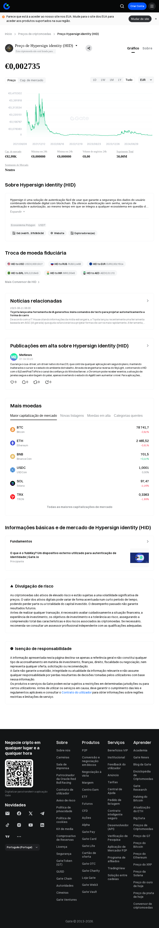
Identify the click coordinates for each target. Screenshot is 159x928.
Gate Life (88, 846)
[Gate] (6, 6)
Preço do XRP (142, 864)
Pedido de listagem (114, 802)
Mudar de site (140, 18)
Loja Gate (89, 878)
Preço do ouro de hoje (143, 884)
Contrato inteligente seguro (115, 814)
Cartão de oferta (89, 855)
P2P (84, 750)
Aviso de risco (65, 800)
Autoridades (64, 885)
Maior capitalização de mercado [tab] (33, 415)
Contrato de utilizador (64, 791)
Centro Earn (90, 789)
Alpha (86, 825)
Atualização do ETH (141, 809)
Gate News (141, 757)
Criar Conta (137, 6)
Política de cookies (63, 820)
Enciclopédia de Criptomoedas (143, 775)
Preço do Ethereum (140, 855)
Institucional (116, 757)
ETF (84, 797)
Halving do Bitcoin (140, 798)
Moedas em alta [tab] (99, 415)
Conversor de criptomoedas (143, 905)
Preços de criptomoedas (34, 34)
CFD (85, 811)
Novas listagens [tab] (72, 415)
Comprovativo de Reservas (66, 838)
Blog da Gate (142, 764)
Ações (86, 818)
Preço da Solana (139, 873)
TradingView (116, 868)
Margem (87, 782)
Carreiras (62, 757)
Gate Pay (88, 832)
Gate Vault (89, 892)
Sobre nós (63, 750)
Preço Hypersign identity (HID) (78, 34)
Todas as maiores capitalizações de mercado (79, 507)
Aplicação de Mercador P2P (117, 848)
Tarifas (113, 782)
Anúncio (113, 775)
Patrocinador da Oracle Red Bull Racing (66, 778)
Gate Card (89, 839)
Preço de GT (142, 836)
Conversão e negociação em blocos (91, 761)
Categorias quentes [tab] (128, 415)
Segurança (63, 854)
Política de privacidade (64, 809)
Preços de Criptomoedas (143, 827)
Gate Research (140, 787)
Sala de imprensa (62, 766)
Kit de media (64, 829)
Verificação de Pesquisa (118, 838)
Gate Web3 (90, 885)
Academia (140, 750)
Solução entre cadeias (117, 877)
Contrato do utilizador (77, 692)
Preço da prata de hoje (143, 895)
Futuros (87, 804)
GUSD (60, 871)
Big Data (139, 818)
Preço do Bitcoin (139, 845)
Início (8, 34)
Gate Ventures (66, 900)
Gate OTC (89, 864)
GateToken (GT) (64, 862)
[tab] (133, 48)
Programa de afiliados (116, 859)
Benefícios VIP (118, 750)
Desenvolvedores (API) (118, 827)
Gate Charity (91, 871)
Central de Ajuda (115, 791)
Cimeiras (62, 892)
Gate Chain (64, 878)
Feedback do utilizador (117, 766)
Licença (61, 847)
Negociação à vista (91, 773)
